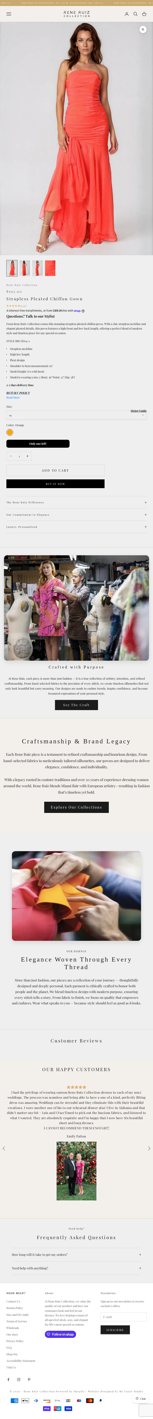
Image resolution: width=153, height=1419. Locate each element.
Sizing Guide (139, 411)
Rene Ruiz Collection (21, 285)
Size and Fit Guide (17, 1315)
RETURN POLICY (18, 393)
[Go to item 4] (50, 268)
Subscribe (115, 1330)
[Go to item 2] (24, 268)
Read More (13, 397)
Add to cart (55, 470)
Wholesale (12, 1328)
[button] (149, 1148)
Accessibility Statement (20, 1361)
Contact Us (13, 1301)
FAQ (9, 1347)
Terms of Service (16, 1321)
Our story (12, 1334)
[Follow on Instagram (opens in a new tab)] (19, 1380)
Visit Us (11, 1367)
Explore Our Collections (76, 807)
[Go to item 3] (37, 268)
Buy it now (55, 484)
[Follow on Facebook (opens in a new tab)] (8, 1380)
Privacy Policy (15, 1341)
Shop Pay (12, 1354)
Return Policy (14, 1308)
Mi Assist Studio (131, 1391)
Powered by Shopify (71, 1391)
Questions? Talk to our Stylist (30, 316)
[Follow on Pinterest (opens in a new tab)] (29, 1380)
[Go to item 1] (12, 268)
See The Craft (76, 705)
